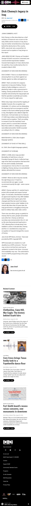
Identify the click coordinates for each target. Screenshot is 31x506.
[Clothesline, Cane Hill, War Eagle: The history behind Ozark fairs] (14, 297)
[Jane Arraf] (5, 269)
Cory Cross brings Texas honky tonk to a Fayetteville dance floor (14, 361)
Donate (26, 2)
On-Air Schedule (7, 474)
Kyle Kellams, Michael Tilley (9, 415)
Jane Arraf (9, 18)
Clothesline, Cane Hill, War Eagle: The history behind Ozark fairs (14, 313)
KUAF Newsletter (7, 478)
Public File (5, 481)
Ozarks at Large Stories (8, 307)
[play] (2, 504)
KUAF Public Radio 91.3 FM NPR (11, 457)
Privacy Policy (6, 484)
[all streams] (29, 504)
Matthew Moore (6, 319)
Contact (5, 460)
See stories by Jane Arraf (17, 270)
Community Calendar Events (10, 467)
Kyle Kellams (6, 367)
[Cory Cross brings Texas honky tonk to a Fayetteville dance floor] (14, 345)
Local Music (6, 355)
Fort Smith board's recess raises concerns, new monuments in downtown (15, 409)
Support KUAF (6, 464)
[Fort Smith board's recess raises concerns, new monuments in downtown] (14, 393)
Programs (5, 471)
